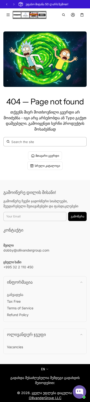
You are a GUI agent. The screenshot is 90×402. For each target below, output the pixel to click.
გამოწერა (77, 216)
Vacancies (15, 347)
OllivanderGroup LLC (45, 398)
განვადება (15, 295)
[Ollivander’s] (29, 15)
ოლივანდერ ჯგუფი (26, 334)
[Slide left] (6, 4)
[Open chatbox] (79, 392)
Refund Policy (18, 315)
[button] (63, 15)
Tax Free (14, 301)
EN (43, 369)
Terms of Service (20, 308)
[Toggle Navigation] (8, 15)
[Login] (73, 15)
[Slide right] (14, 4)
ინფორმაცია (20, 282)
